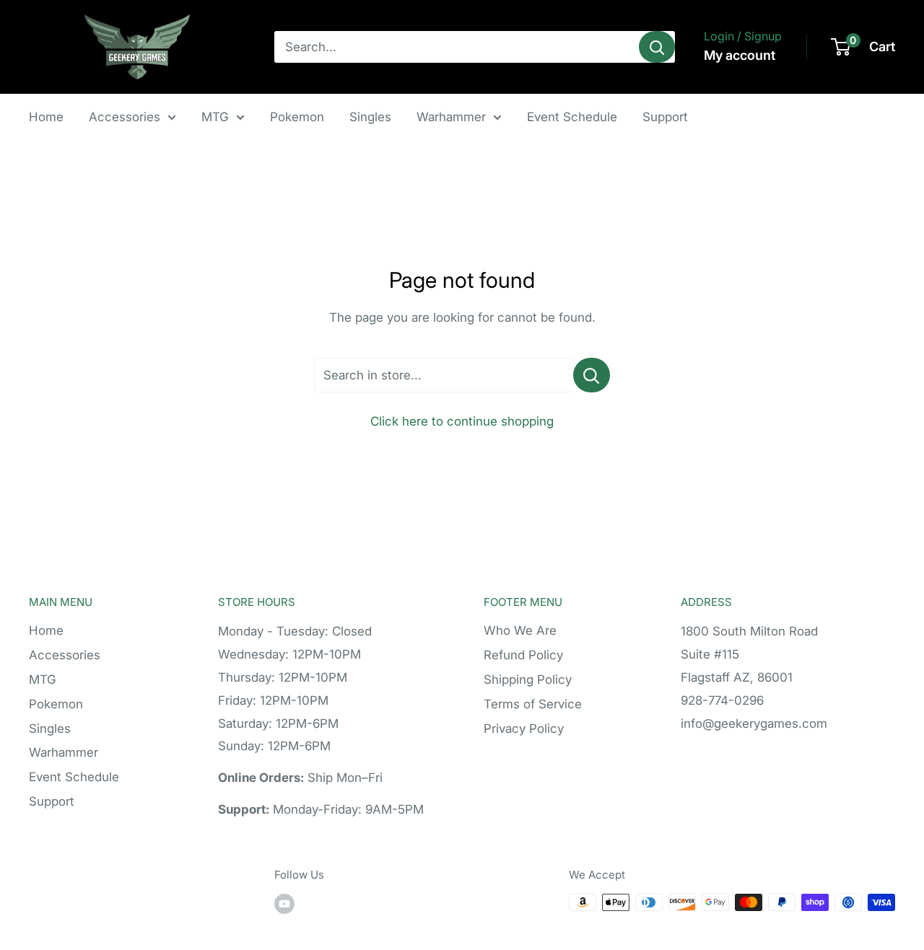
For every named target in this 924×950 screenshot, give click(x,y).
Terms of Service (533, 704)
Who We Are (520, 630)
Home (46, 117)
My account (739, 55)
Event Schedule (572, 117)
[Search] (657, 47)
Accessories (124, 117)
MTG (215, 117)
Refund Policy (523, 655)
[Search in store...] (591, 375)
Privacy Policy (524, 728)
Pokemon (297, 117)
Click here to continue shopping (462, 421)
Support (665, 117)
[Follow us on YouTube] (284, 904)
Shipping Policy (528, 679)
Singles (370, 117)
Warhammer (451, 117)
